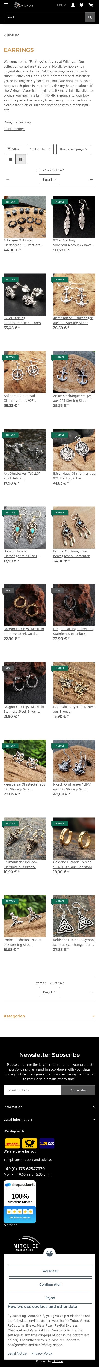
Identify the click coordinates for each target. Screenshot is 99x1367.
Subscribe (78, 1090)
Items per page (72, 149)
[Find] (90, 17)
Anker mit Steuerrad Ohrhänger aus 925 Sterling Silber (19, 398)
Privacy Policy (42, 1353)
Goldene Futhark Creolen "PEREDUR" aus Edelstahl (72, 864)
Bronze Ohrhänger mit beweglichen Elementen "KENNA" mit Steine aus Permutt (71, 553)
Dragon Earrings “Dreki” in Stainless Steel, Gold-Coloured (24, 631)
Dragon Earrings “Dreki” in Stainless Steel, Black (73, 631)
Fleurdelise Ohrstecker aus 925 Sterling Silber (24, 786)
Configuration (50, 1284)
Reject (50, 1298)
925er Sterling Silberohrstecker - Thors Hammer (22, 320)
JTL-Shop (57, 1361)
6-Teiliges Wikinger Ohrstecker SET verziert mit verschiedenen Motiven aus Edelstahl (25, 242)
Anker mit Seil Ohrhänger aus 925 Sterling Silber (73, 320)
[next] (91, 179)
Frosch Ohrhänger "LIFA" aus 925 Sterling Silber (72, 786)
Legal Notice (17, 1353)
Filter (15, 149)
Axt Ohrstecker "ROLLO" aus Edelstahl (22, 475)
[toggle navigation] (6, 3)
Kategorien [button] (14, 1016)
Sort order (38, 149)
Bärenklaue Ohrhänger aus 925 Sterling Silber (74, 475)
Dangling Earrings (17, 122)
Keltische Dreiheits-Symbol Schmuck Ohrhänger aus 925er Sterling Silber (74, 942)
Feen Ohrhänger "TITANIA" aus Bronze (73, 709)
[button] (73, 5)
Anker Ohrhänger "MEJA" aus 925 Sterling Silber (72, 398)
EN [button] (59, 5)
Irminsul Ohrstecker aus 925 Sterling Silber (22, 942)
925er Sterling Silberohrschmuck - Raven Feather (73, 242)
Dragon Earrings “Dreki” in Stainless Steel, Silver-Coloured (24, 709)
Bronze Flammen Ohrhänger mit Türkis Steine (20, 553)
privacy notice (15, 1074)
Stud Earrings (14, 129)
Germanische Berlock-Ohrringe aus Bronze (21, 864)
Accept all (50, 1271)
